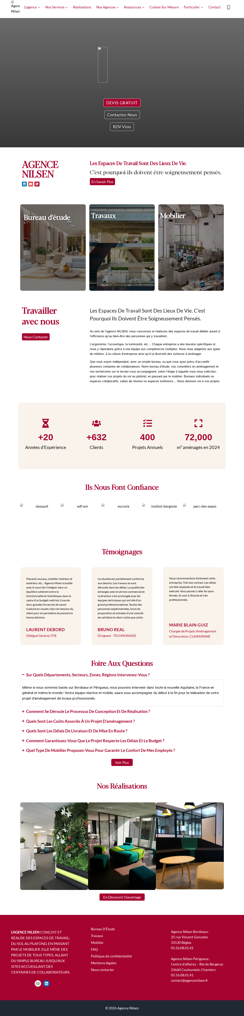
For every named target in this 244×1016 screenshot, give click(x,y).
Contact (214, 7)
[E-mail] (38, 983)
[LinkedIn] (46, 983)
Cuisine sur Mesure (164, 7)
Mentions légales (103, 963)
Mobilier (97, 942)
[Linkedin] (24, 184)
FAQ (94, 949)
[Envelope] (30, 184)
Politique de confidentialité (111, 956)
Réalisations (82, 7)
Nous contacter (102, 970)
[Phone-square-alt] (36, 184)
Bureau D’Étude (103, 929)
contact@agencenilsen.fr (189, 980)
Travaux (97, 936)
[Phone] (228, 7)
